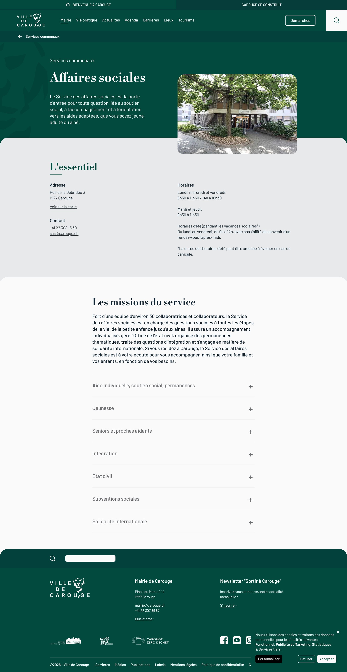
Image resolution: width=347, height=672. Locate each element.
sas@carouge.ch (64, 233)
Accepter (326, 659)
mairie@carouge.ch (150, 605)
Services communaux (43, 36)
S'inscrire (227, 605)
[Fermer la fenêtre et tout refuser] (338, 629)
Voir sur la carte (63, 206)
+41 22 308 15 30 (63, 227)
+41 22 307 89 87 (147, 610)
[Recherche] (336, 20)
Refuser (306, 659)
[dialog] (297, 647)
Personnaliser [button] (269, 659)
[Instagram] (250, 640)
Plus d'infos (143, 619)
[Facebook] (224, 640)
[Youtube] (237, 640)
